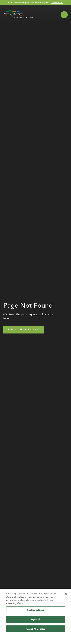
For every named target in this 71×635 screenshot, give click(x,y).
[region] (35, 612)
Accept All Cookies (35, 628)
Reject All (35, 619)
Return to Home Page (21, 329)
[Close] (65, 594)
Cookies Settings (35, 609)
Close (68, 2)
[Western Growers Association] (18, 18)
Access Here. (57, 2)
